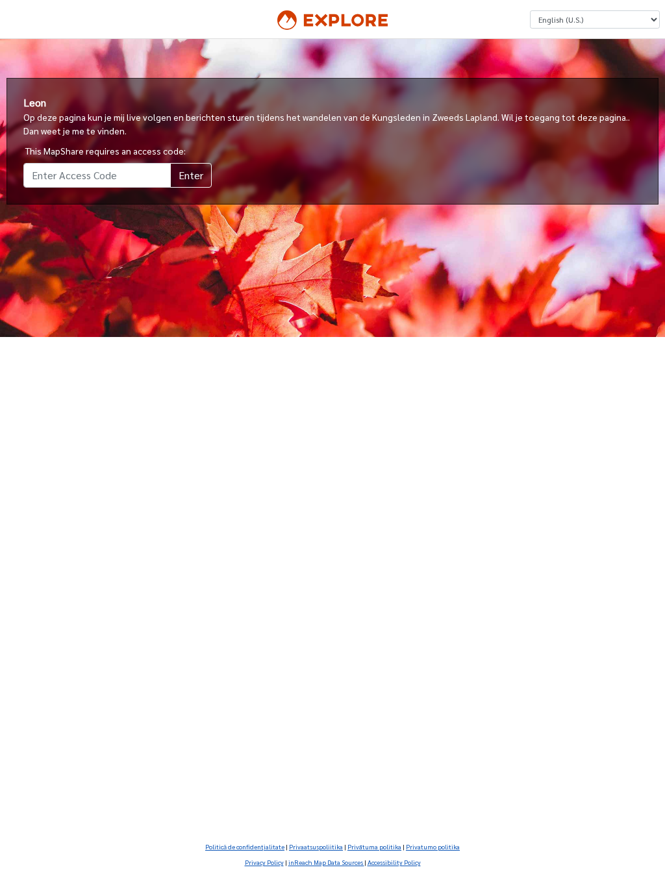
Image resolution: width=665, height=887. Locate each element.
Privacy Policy (264, 862)
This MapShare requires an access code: (105, 150)
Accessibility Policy (394, 862)
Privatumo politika (433, 846)
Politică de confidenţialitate (244, 846)
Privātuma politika (374, 846)
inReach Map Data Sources (326, 862)
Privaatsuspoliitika (316, 846)
